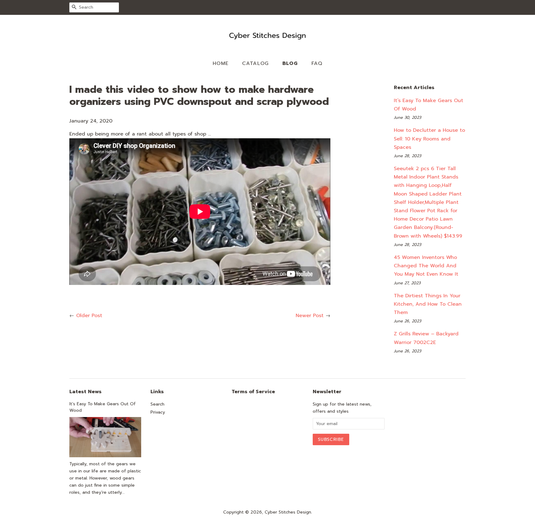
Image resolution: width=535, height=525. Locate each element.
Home (221, 63)
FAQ (317, 63)
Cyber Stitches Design (288, 512)
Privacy (157, 412)
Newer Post (310, 315)
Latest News (85, 391)
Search (157, 404)
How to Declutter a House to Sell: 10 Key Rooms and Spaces (429, 139)
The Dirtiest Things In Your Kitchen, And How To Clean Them (428, 304)
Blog (290, 63)
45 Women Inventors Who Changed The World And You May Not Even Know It (426, 266)
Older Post (89, 315)
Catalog (255, 63)
